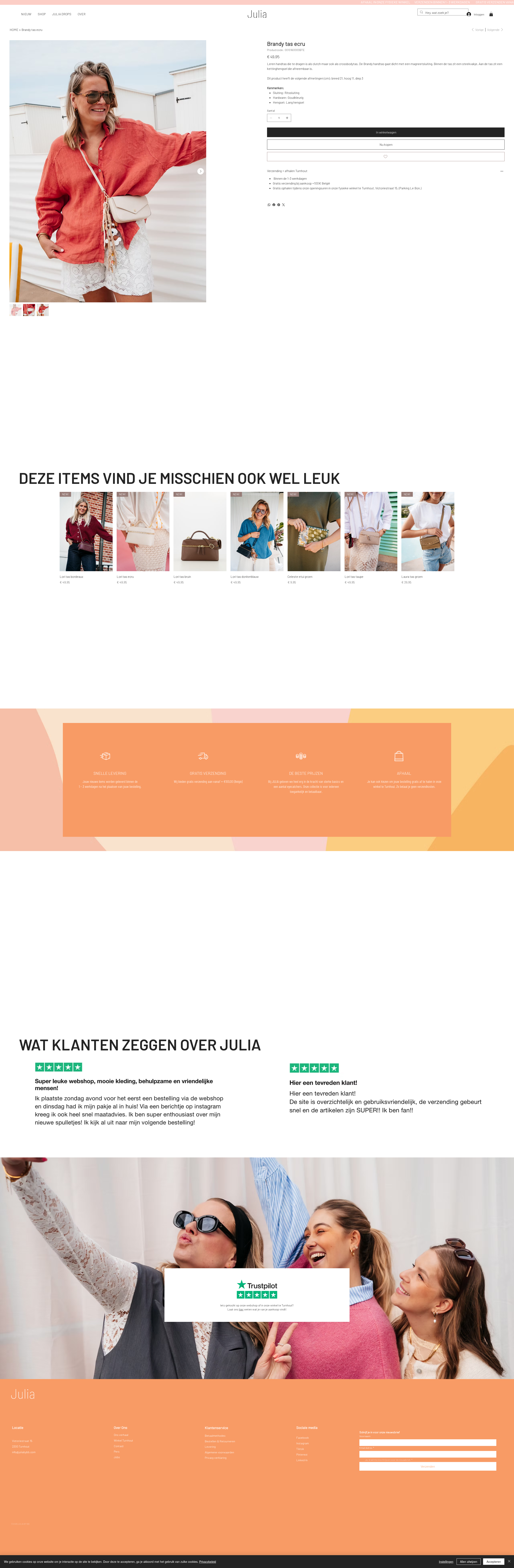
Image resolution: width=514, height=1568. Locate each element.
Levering (210, 1446)
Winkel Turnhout (123, 1440)
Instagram (302, 1443)
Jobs (117, 1457)
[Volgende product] (460, 531)
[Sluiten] (509, 1561)
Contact (119, 1446)
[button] (42, 14)
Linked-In (302, 1460)
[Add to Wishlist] (386, 156)
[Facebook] (274, 205)
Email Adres (366, 1447)
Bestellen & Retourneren (220, 1441)
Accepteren (493, 1562)
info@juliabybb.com (24, 1452)
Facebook (302, 1437)
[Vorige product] (53, 531)
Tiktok (300, 1449)
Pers (116, 1451)
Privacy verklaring (215, 1457)
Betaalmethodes (215, 1435)
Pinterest (302, 1454)
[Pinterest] (279, 205)
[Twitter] (283, 205)
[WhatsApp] (269, 205)
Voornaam (364, 1436)
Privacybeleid (207, 1562)
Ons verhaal (121, 1434)
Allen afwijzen (468, 1562)
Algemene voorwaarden (219, 1452)
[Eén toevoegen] (287, 118)
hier (241, 1309)
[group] (257, 538)
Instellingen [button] (446, 1562)
